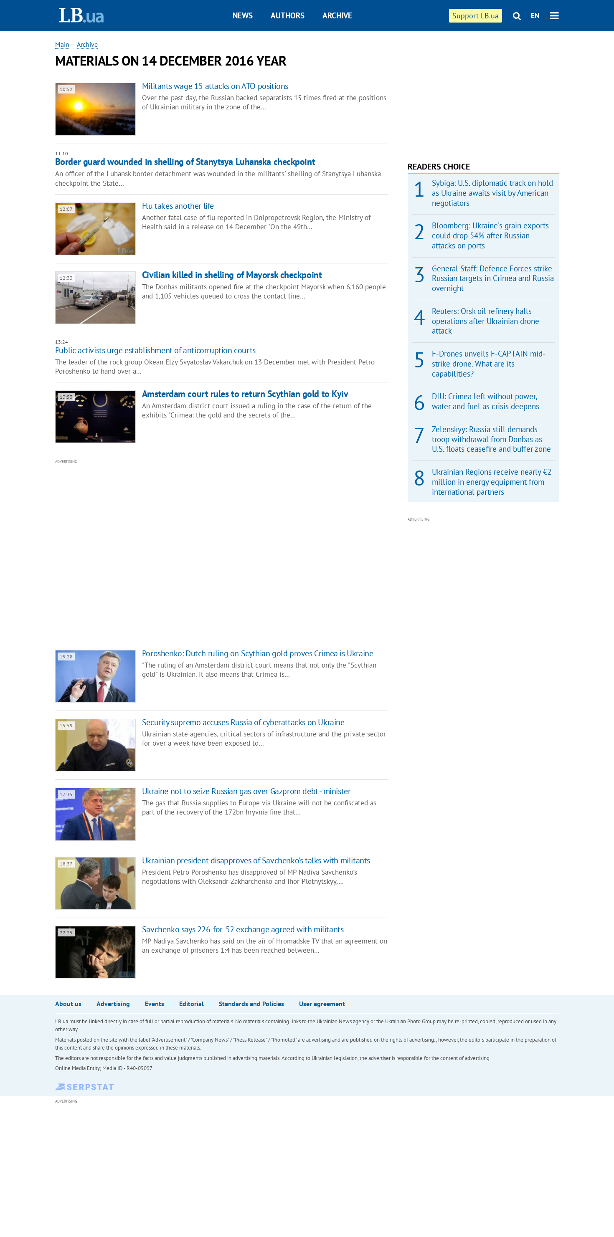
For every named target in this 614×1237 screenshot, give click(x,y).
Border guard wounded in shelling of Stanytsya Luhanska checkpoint (185, 161)
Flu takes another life (178, 205)
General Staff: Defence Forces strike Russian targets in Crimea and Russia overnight (493, 278)
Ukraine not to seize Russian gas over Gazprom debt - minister (246, 791)
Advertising (113, 1003)
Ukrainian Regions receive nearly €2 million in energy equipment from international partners (491, 482)
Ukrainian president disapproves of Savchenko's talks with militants (256, 860)
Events (154, 1003)
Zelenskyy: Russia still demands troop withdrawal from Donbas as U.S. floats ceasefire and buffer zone (491, 439)
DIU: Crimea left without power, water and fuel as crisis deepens (485, 401)
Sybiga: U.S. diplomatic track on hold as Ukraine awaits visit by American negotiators (492, 193)
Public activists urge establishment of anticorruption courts (155, 350)
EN (535, 15)
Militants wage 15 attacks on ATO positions (215, 86)
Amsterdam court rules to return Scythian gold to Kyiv (245, 394)
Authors (287, 15)
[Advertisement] (176, 549)
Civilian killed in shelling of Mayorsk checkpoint (232, 275)
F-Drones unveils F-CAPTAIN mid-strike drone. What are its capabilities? (488, 364)
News (243, 15)
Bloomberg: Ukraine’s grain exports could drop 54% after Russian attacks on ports (490, 235)
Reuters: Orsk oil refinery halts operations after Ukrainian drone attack (485, 321)
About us (68, 1003)
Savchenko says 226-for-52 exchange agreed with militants (243, 929)
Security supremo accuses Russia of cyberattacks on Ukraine (243, 722)
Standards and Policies (251, 1003)
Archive (337, 15)
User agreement (322, 1003)
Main (62, 44)
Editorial (191, 1003)
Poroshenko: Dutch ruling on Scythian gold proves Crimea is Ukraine (257, 653)
